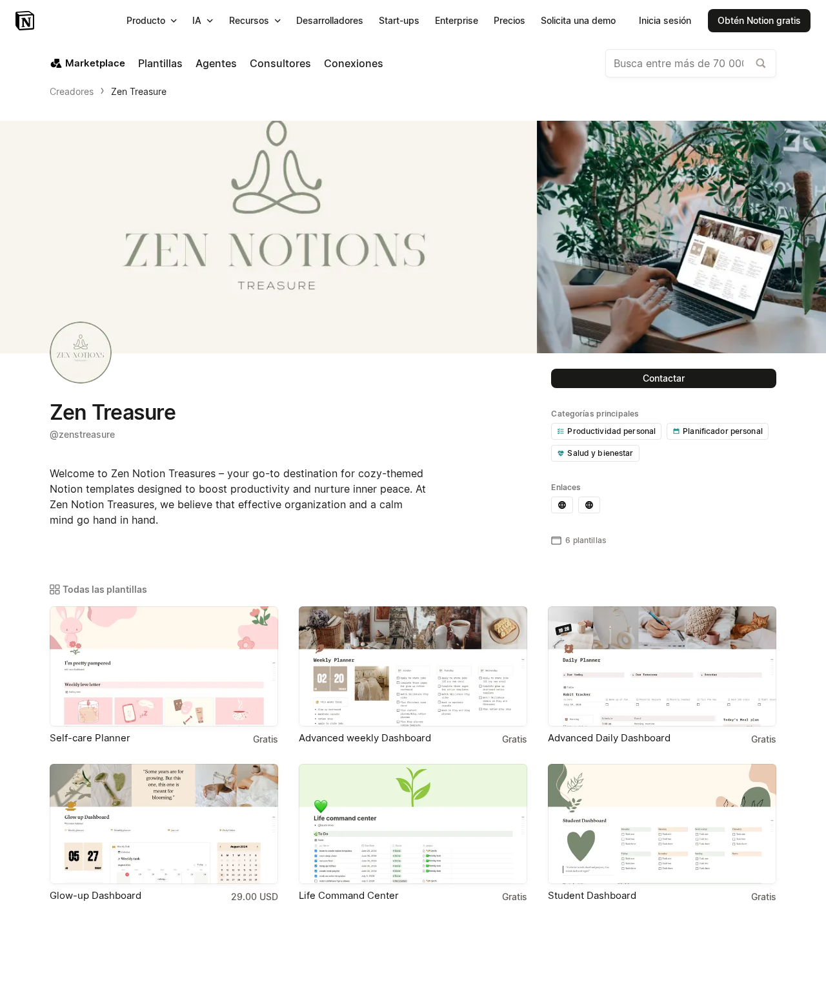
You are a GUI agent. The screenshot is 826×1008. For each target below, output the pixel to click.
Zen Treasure (138, 91)
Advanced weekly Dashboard (365, 738)
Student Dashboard (592, 895)
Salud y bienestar (600, 453)
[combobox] (690, 63)
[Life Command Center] (413, 824)
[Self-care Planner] (164, 666)
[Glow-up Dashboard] (164, 824)
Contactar (664, 378)
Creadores (72, 91)
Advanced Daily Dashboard (609, 738)
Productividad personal (611, 431)
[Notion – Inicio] (26, 21)
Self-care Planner (90, 738)
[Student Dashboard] (662, 824)
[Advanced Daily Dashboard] (662, 666)
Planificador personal (723, 431)
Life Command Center (349, 895)
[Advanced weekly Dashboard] (413, 666)
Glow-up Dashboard (95, 895)
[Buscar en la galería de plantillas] (761, 63)
